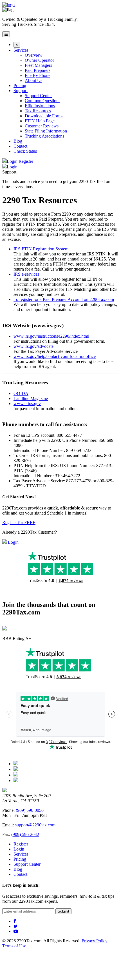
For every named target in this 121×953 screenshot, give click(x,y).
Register (26, 161)
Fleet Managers (38, 65)
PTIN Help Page (40, 120)
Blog (18, 141)
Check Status (25, 151)
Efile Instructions (40, 105)
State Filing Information (46, 131)
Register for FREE (18, 522)
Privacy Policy (94, 940)
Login (12, 161)
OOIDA (21, 393)
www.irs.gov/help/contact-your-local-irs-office (55, 356)
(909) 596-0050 (30, 810)
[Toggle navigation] (6, 34)
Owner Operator (39, 60)
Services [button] (21, 50)
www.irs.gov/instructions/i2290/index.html (51, 336)
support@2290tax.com (35, 824)
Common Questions (42, 100)
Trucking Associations (44, 136)
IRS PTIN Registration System (41, 248)
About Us (33, 80)
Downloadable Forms (44, 115)
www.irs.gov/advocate (33, 346)
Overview (33, 55)
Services (21, 854)
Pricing (20, 85)
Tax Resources (38, 110)
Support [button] (21, 90)
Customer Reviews (42, 126)
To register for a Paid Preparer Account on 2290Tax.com (64, 299)
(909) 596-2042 (25, 834)
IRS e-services (26, 274)
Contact (20, 146)
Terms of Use (14, 945)
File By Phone (37, 75)
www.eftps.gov (27, 403)
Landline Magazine (31, 398)
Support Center (38, 95)
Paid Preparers (37, 70)
